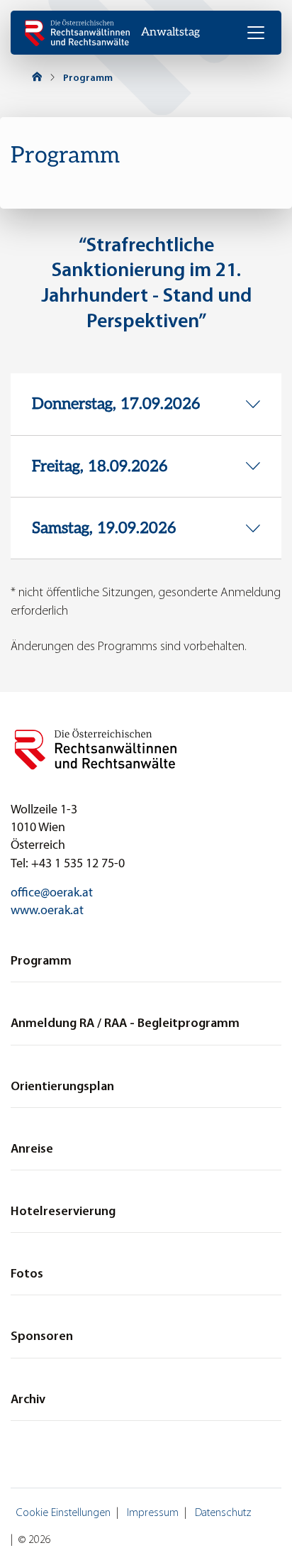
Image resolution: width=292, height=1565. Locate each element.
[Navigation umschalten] (256, 32)
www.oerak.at (47, 911)
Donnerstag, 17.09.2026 (116, 404)
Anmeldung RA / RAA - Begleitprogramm (125, 1024)
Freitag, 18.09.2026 (99, 466)
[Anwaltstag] (77, 32)
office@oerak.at (52, 893)
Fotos (27, 1274)
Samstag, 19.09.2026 (104, 528)
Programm (88, 78)
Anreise (32, 1149)
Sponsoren (42, 1337)
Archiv (28, 1400)
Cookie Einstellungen (63, 1513)
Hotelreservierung (63, 1212)
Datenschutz (223, 1513)
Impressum (153, 1513)
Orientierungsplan (62, 1087)
